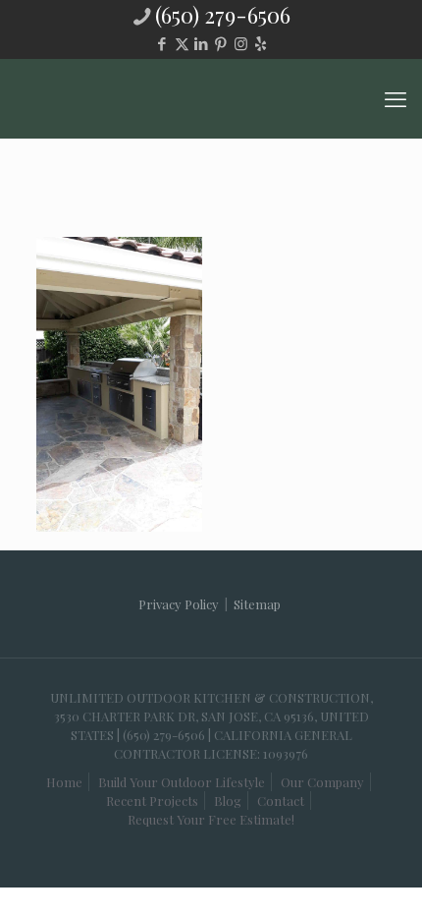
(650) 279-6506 (222, 14)
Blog (227, 800)
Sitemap (257, 604)
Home (64, 781)
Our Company (322, 781)
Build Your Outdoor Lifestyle (181, 781)
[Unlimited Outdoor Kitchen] (211, 98)
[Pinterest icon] (221, 43)
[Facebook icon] (162, 43)
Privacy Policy (178, 604)
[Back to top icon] (362, 865)
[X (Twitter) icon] (182, 43)
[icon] (260, 43)
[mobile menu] (395, 98)
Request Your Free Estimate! (211, 819)
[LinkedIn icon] (201, 43)
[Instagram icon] (241, 43)
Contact (280, 800)
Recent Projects (152, 800)
